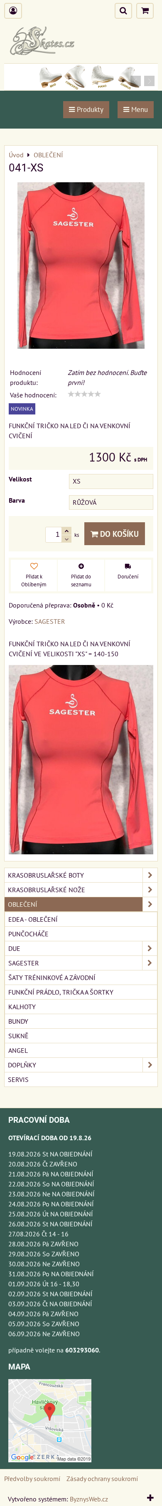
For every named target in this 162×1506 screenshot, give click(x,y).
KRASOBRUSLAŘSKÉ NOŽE (46, 890)
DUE (14, 948)
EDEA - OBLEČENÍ (33, 919)
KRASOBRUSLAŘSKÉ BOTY (46, 875)
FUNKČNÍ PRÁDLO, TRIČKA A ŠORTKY (60, 992)
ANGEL (18, 1050)
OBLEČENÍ (22, 904)
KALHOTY (22, 1006)
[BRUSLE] (81, 88)
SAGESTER (23, 963)
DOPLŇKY (22, 1065)
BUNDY (18, 1021)
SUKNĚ (18, 1036)
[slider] (84, 394)
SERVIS (18, 1079)
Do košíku (118, 533)
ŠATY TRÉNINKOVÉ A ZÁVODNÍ (52, 977)
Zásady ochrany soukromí (102, 1478)
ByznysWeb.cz (89, 1499)
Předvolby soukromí (32, 1478)
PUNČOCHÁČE (28, 934)
